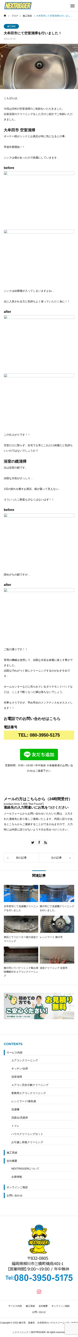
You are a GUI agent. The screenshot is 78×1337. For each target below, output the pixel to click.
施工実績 (11, 26)
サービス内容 (15, 1052)
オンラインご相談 (17, 1187)
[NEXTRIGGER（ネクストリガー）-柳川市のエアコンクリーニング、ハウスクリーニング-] (18, 5)
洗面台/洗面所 (19, 1117)
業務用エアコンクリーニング (28, 1093)
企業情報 (16, 1176)
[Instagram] (39, 1291)
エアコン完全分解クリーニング (29, 1084)
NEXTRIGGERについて (25, 1168)
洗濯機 (15, 1109)
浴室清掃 (16, 1076)
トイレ (15, 1125)
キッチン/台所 (19, 1068)
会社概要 (12, 1160)
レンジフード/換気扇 (23, 1101)
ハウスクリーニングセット (27, 1133)
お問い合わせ (15, 1195)
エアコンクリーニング (24, 1060)
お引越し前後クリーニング (27, 1142)
